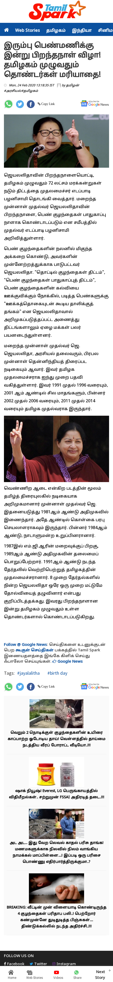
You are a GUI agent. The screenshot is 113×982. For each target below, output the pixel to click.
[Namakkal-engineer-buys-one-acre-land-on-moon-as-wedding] (56, 824)
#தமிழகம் (29, 91)
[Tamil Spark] (56, 11)
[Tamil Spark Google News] (94, 103)
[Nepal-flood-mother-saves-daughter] (56, 714)
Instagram (65, 964)
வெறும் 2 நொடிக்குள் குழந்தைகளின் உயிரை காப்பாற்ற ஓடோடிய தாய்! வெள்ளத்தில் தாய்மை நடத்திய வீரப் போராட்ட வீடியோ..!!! (56, 739)
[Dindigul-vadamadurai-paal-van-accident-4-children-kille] (56, 888)
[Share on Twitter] (20, 104)
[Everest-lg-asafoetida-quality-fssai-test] (56, 772)
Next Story (100, 975)
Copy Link (47, 103)
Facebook (15, 964)
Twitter (40, 964)
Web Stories (27, 30)
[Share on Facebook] (31, 104)
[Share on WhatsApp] (8, 104)
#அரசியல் (12, 91)
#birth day (56, 673)
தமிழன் (72, 85)
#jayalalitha (28, 673)
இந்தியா (82, 30)
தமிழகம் (56, 30)
